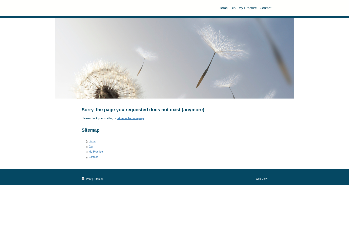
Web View (261, 178)
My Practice (96, 151)
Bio (91, 146)
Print (88, 178)
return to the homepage (130, 118)
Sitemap (98, 178)
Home (92, 141)
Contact (93, 156)
